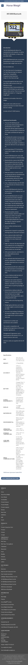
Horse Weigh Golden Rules (7, 607)
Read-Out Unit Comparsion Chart (8, 571)
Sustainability (4, 499)
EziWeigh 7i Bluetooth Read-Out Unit (9, 576)
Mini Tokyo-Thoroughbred (7, 544)
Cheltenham (3, 546)
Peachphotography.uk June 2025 (8, 624)
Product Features (5, 502)
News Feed (3, 512)
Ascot (2, 551)
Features (3, 599)
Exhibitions (3, 514)
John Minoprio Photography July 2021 (9, 627)
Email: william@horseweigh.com (8, 650)
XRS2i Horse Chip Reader (6, 589)
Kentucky (3, 556)
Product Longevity (5, 507)
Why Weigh (3, 596)
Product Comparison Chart (7, 527)
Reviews (3, 509)
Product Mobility (5, 504)
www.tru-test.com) (13, 337)
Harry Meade (4, 497)
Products (3, 529)
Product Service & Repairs (6, 612)
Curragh (3, 534)
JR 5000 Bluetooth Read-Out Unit (8, 579)
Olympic (3, 532)
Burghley (3, 554)
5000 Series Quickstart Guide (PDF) (12, 472)
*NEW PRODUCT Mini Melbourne (5, 538)
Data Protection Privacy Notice (8, 614)
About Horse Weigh (5, 494)
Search (2, 519)
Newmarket (3, 549)
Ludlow (2, 561)
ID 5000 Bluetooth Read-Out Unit (8, 581)
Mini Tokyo (3, 541)
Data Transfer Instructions (7, 574)
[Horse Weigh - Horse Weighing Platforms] (14, 5)
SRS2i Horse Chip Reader (6, 586)
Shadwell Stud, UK (5, 622)
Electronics (3, 569)
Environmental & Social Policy (7, 604)
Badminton (3, 559)
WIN (2, 517)
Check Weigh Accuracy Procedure (8, 609)
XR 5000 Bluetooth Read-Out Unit (8, 584)
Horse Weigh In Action (6, 602)
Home (2, 492)
